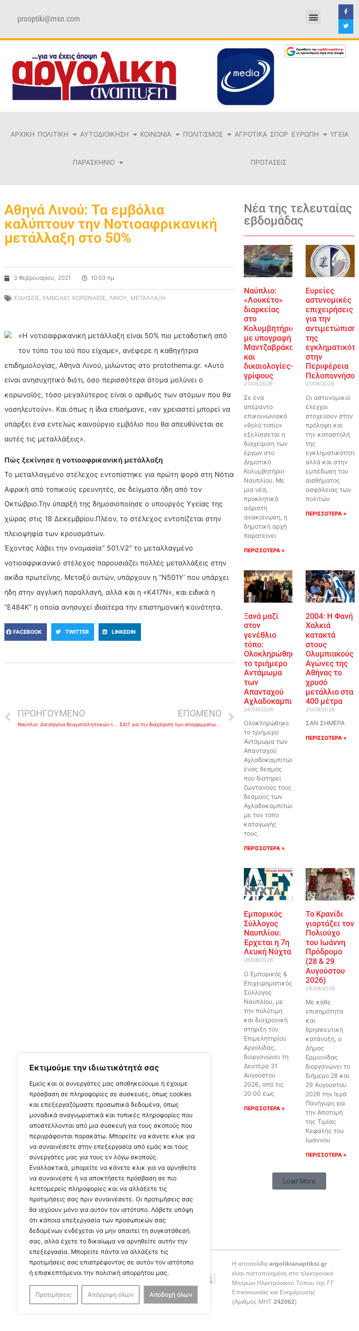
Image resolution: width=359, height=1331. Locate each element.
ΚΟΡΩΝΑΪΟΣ (89, 297)
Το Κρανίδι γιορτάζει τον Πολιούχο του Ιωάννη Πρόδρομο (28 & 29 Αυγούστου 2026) (330, 947)
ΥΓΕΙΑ (339, 134)
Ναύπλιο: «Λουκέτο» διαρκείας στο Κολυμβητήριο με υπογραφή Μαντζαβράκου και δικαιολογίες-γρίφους (271, 333)
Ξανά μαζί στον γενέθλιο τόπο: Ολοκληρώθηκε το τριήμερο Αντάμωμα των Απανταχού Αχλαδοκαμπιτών (275, 658)
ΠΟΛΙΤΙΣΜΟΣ (203, 134)
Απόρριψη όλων (111, 1294)
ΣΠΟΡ (279, 134)
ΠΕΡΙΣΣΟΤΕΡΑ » (264, 550)
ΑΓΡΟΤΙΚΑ (251, 134)
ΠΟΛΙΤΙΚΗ (53, 134)
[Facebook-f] (345, 11)
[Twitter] (345, 26)
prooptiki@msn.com (49, 18)
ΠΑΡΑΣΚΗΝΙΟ (94, 162)
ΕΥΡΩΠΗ (305, 134)
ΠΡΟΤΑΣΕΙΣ (268, 162)
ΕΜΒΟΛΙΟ (56, 297)
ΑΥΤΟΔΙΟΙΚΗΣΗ (104, 134)
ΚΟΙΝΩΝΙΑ (155, 134)
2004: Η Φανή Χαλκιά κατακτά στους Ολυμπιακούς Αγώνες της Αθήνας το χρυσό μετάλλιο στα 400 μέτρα (329, 658)
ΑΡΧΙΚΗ (23, 134)
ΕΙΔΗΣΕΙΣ (26, 297)
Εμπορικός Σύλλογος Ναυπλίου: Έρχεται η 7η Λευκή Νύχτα (267, 932)
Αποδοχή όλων (170, 1294)
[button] (313, 17)
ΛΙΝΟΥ (118, 297)
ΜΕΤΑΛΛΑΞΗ (147, 297)
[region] (114, 1183)
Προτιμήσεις (53, 1294)
